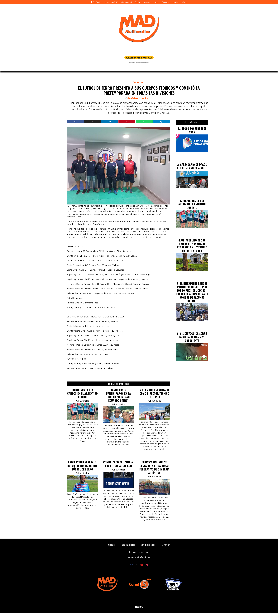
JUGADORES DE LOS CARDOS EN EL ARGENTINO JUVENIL (82, 393)
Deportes (137, 82)
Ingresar (166, 544)
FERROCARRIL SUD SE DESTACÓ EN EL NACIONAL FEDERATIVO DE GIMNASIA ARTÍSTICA (154, 467)
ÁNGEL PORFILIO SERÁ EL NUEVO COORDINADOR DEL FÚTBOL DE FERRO (82, 465)
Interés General (126, 2)
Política (137, 2)
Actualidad (147, 2)
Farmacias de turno (128, 544)
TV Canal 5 (97, 2)
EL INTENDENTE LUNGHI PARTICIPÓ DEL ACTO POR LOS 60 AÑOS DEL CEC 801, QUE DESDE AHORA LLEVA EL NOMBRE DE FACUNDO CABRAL (192, 292)
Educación (165, 2)
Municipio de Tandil (148, 544)
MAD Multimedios (138, 98)
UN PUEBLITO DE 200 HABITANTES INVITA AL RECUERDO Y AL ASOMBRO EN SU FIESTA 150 (192, 245)
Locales (175, 2)
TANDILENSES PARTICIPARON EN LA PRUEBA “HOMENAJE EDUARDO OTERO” (118, 395)
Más (183, 2)
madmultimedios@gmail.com (139, 557)
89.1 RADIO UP (112, 2)
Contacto (111, 544)
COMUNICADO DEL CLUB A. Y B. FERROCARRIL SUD (118, 464)
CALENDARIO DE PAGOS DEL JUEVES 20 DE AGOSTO (192, 166)
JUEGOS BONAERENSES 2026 (193, 130)
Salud (156, 2)
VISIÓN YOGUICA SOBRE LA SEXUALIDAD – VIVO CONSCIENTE (193, 337)
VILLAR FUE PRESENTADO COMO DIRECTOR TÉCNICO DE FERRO (154, 393)
